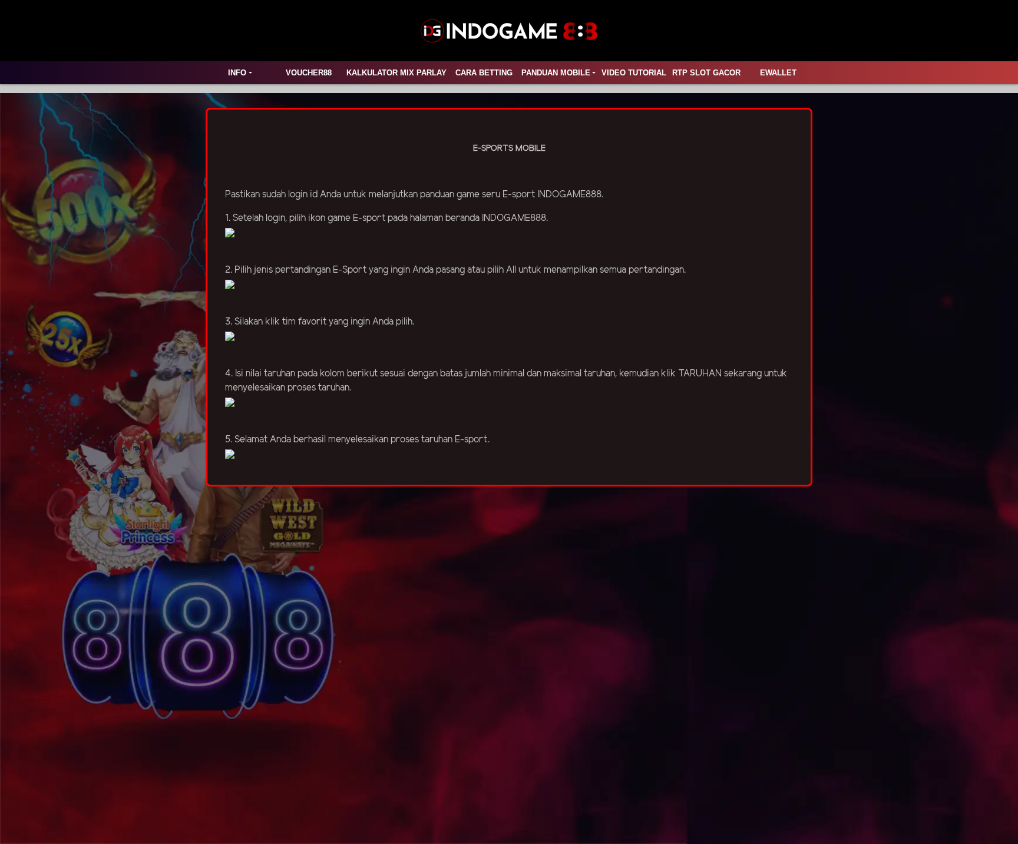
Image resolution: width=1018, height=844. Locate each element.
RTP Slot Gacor (706, 72)
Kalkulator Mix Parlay (396, 72)
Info (237, 72)
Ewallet (778, 72)
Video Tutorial (633, 72)
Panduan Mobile (555, 72)
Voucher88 (309, 72)
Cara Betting (484, 72)
